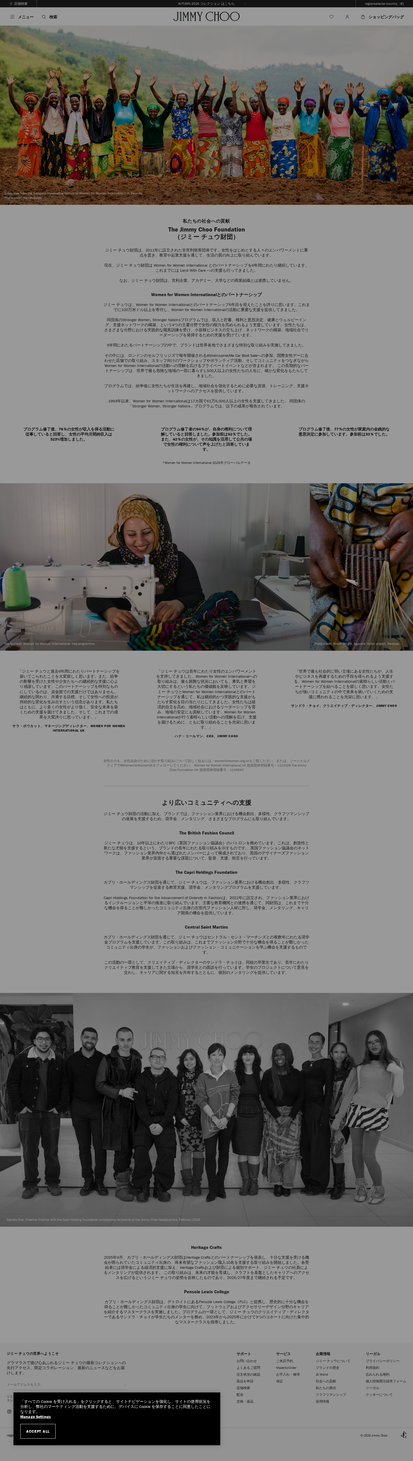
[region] (116, 1418)
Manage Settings (35, 1416)
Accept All (38, 1431)
